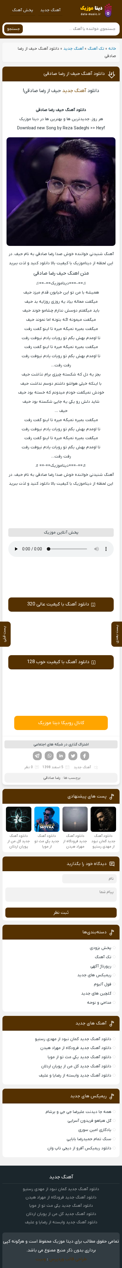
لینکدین (61, 755)
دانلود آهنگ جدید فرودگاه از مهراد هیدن (75, 1048)
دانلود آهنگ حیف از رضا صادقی (74, 74)
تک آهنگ (96, 48)
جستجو (13, 28)
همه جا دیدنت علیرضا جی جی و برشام (78, 1112)
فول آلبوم (102, 984)
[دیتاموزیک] (95, 10)
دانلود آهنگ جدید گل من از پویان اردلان (76, 1066)
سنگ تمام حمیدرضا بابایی (89, 1139)
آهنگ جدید (50, 10)
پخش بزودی (100, 948)
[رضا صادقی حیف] (61, 245)
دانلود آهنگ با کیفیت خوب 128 (58, 662)
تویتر (72, 755)
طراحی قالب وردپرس (68, 1259)
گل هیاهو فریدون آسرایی (89, 1121)
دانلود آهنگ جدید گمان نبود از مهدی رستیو (73, 1039)
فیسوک (84, 755)
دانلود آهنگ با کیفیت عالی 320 (58, 604)
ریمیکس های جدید (94, 975)
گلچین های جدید (96, 993)
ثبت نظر (61, 913)
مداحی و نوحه (99, 1003)
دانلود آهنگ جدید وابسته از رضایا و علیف (75, 1075)
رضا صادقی (51, 777)
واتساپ (49, 755)
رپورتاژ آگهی (100, 966)
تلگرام (37, 755)
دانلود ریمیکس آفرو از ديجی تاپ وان (79, 1148)
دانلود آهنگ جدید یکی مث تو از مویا (79, 1057)
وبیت (41, 1259)
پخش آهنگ (22, 10)
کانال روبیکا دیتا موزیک (61, 723)
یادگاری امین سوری (94, 1130)
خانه (112, 48)
